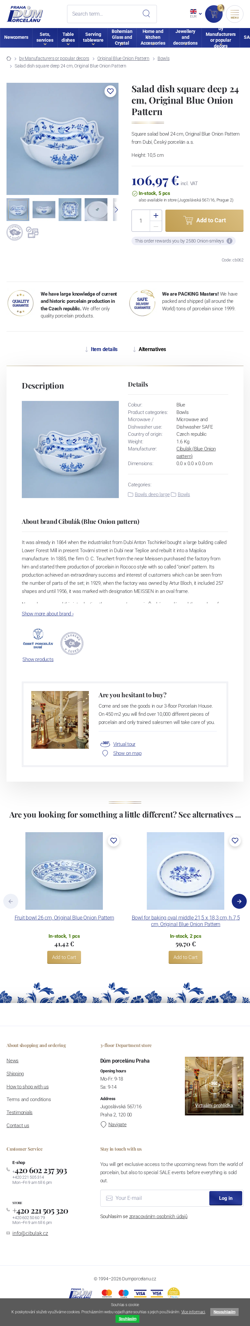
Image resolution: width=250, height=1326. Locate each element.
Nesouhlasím (224, 1312)
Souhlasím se (144, 1216)
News (13, 1061)
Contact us (18, 1125)
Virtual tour (124, 744)
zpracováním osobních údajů (158, 1216)
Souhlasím (127, 1319)
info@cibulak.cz (30, 1233)
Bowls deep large (152, 494)
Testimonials (20, 1112)
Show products (37, 659)
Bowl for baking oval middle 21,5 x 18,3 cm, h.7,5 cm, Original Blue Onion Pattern (186, 921)
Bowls (164, 58)
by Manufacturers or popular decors (54, 58)
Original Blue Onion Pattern (123, 58)
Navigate (117, 1124)
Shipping (15, 1074)
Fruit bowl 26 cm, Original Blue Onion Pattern (64, 918)
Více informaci (193, 1312)
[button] (110, 91)
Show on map (127, 753)
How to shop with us (28, 1087)
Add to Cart (64, 957)
